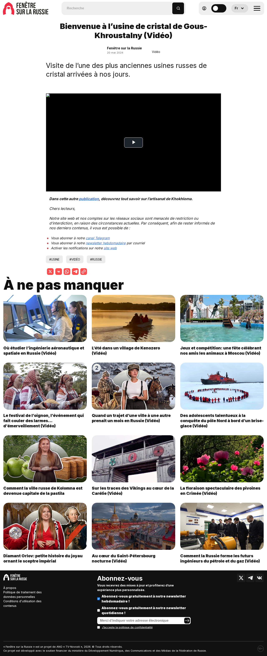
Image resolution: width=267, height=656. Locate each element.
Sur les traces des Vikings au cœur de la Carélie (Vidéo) (133, 491)
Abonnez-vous (120, 578)
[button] (169, 6)
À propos (9, 588)
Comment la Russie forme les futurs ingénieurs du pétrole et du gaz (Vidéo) (220, 558)
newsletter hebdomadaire (106, 243)
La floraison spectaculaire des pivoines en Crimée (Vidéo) (220, 491)
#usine (54, 259)
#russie (96, 259)
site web (110, 248)
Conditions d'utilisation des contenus (22, 603)
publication (89, 199)
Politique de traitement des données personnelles (22, 594)
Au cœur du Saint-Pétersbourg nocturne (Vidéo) (123, 558)
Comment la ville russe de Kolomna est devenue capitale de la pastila (42, 491)
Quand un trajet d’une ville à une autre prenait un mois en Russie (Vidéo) (131, 418)
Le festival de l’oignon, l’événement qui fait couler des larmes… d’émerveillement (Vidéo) (43, 420)
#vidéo (74, 259)
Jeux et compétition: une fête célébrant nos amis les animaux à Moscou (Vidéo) (220, 350)
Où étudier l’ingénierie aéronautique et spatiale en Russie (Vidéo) (43, 350)
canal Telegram (98, 238)
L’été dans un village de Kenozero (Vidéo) (126, 350)
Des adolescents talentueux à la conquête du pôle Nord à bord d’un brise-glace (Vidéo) (222, 420)
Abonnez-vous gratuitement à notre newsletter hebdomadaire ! (144, 598)
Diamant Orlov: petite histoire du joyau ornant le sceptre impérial (43, 558)
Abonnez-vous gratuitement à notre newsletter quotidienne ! (144, 610)
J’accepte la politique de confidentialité (127, 627)
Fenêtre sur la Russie (124, 48)
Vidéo (156, 52)
